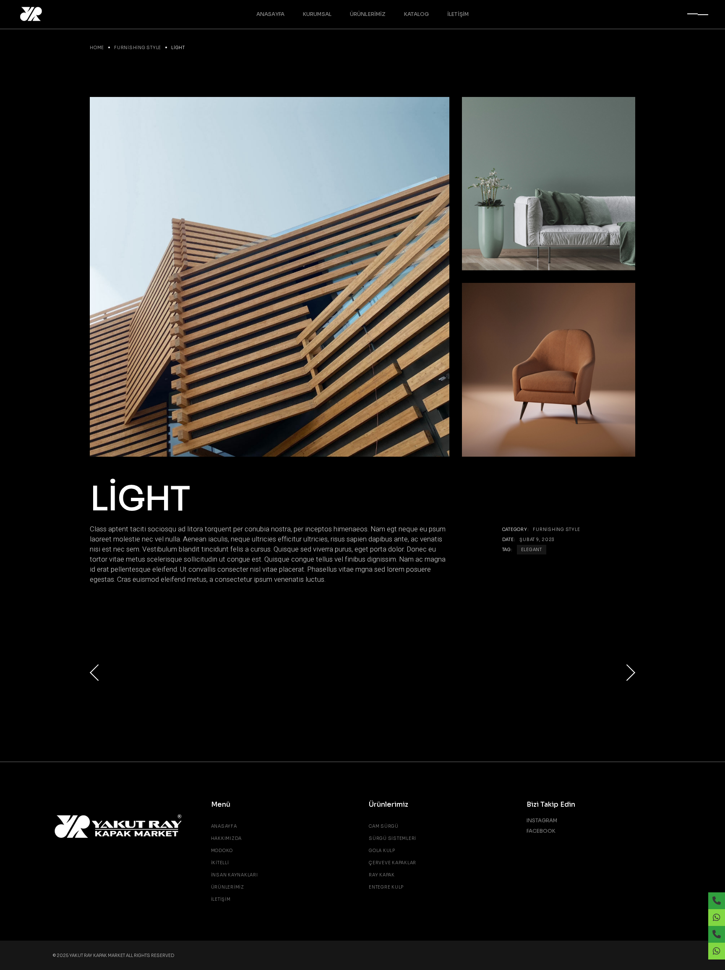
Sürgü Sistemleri (392, 838)
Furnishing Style (556, 529)
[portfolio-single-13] (269, 277)
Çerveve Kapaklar (392, 862)
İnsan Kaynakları (234, 875)
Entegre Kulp (386, 887)
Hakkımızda (226, 838)
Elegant (531, 549)
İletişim (221, 899)
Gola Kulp (382, 850)
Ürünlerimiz (227, 887)
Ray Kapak (382, 875)
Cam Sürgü (384, 826)
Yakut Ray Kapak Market (97, 955)
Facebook (541, 831)
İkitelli (220, 862)
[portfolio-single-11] (548, 369)
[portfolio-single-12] (548, 183)
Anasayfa (224, 826)
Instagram (542, 820)
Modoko (222, 850)
